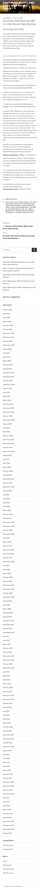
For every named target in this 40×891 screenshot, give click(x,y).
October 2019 (7, 558)
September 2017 (8, 632)
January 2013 (7, 817)
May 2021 (6, 503)
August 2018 (7, 601)
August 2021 (7, 491)
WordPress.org (8, 873)
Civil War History (27, 203)
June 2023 (6, 428)
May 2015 (6, 715)
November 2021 (8, 479)
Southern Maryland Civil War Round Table (18, 5)
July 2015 (6, 711)
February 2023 (8, 436)
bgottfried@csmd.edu (10, 189)
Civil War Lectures (13, 205)
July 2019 (6, 566)
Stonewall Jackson (14, 212)
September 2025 (9, 345)
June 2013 (6, 802)
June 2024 (6, 392)
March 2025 (7, 361)
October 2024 (8, 380)
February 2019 (8, 577)
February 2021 (8, 514)
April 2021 (6, 506)
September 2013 (9, 794)
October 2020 (8, 530)
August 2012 (7, 833)
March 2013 (7, 810)
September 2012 (8, 829)
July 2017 (6, 636)
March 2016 (7, 684)
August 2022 (7, 455)
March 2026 (7, 321)
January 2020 (7, 546)
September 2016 (9, 668)
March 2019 (7, 573)
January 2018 (7, 617)
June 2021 (6, 499)
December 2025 (8, 333)
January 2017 (7, 652)
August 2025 (7, 349)
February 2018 (8, 613)
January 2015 (7, 731)
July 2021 (6, 495)
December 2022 (8, 439)
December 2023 (8, 408)
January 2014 (7, 778)
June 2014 (6, 758)
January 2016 (7, 691)
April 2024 (6, 396)
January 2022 (7, 475)
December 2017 (8, 621)
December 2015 (8, 695)
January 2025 (7, 369)
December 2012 (8, 821)
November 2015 (8, 699)
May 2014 (6, 762)
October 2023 (8, 416)
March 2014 (7, 770)
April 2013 (6, 806)
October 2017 (7, 628)
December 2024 (8, 373)
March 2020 (7, 542)
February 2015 (8, 727)
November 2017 (8, 625)
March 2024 (7, 400)
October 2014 (7, 743)
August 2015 (7, 707)
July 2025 (6, 353)
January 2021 (7, 518)
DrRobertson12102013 (10, 155)
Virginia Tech (27, 212)
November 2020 (8, 526)
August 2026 (7, 310)
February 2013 (8, 813)
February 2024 (8, 404)
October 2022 (7, 447)
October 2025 (8, 341)
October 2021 (7, 483)
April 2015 (6, 719)
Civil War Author (21, 202)
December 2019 (8, 550)
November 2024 (8, 377)
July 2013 (6, 798)
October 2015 (7, 703)
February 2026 (8, 325)
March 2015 (7, 723)
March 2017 (7, 644)
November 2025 (8, 337)
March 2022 (7, 467)
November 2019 (8, 554)
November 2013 (8, 786)
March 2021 (7, 510)
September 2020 (9, 534)
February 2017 (8, 648)
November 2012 (8, 825)
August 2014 (7, 751)
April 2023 (6, 432)
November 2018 (8, 589)
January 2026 (7, 329)
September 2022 (9, 451)
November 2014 (8, 739)
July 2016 (6, 672)
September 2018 (9, 597)
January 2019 (7, 581)
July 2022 (6, 459)
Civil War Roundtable (20, 207)
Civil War (9, 202)
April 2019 (6, 569)
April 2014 (6, 766)
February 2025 (8, 365)
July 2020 (6, 538)
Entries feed (7, 865)
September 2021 (8, 487)
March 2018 (7, 609)
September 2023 (9, 420)
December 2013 (8, 782)
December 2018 (8, 585)
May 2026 (6, 314)
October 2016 (7, 664)
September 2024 (9, 384)
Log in (5, 861)
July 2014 (6, 754)
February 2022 (8, 471)
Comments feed (8, 869)
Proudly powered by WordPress (12, 886)
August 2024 (7, 388)
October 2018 (7, 593)
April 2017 (6, 640)
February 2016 (8, 687)
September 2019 (9, 562)
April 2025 (6, 357)
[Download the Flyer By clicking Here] (22, 155)
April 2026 (6, 318)
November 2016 (8, 660)
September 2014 (9, 747)
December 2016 (8, 656)
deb (21, 18)
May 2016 (6, 676)
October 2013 (7, 790)
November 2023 (8, 412)
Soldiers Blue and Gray (24, 210)
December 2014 (8, 735)
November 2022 (8, 443)
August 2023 (7, 424)
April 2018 (6, 605)
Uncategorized (8, 849)
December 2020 (8, 522)
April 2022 (6, 463)
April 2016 (6, 680)
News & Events (11, 199)
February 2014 (8, 774)
